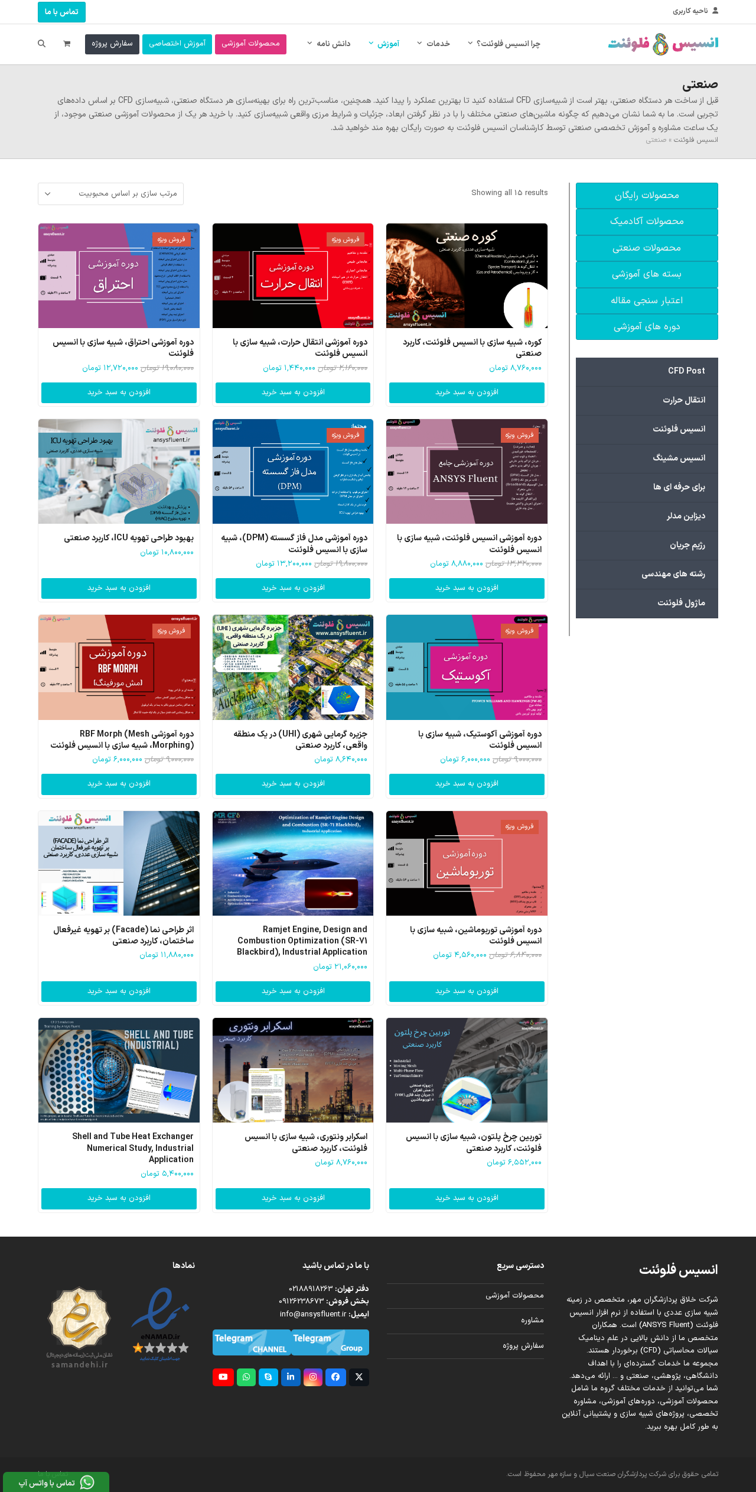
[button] (66, 44)
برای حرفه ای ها (679, 487)
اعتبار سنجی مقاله (647, 301)
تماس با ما (62, 12)
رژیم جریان (687, 545)
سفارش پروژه (523, 1346)
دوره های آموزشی (647, 327)
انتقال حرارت (684, 400)
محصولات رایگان (647, 196)
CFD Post (686, 371)
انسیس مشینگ (679, 458)
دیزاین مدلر (686, 516)
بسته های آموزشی (647, 274)
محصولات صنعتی (646, 248)
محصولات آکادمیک (647, 222)
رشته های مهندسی (673, 574)
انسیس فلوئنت (696, 140)
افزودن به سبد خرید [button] (466, 392)
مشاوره (532, 1320)
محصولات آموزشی (514, 1296)
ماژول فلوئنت (681, 603)
